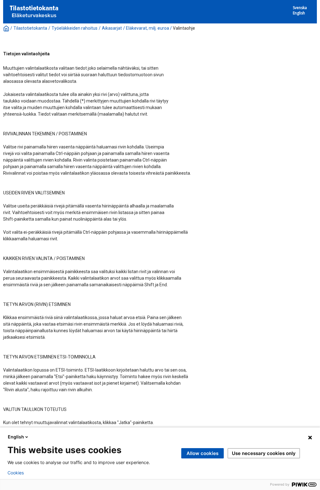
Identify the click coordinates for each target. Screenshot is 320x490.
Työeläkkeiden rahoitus (75, 28)
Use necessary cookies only (264, 453)
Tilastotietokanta (30, 28)
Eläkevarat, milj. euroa (147, 28)
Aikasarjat (112, 28)
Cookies (16, 472)
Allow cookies (202, 453)
